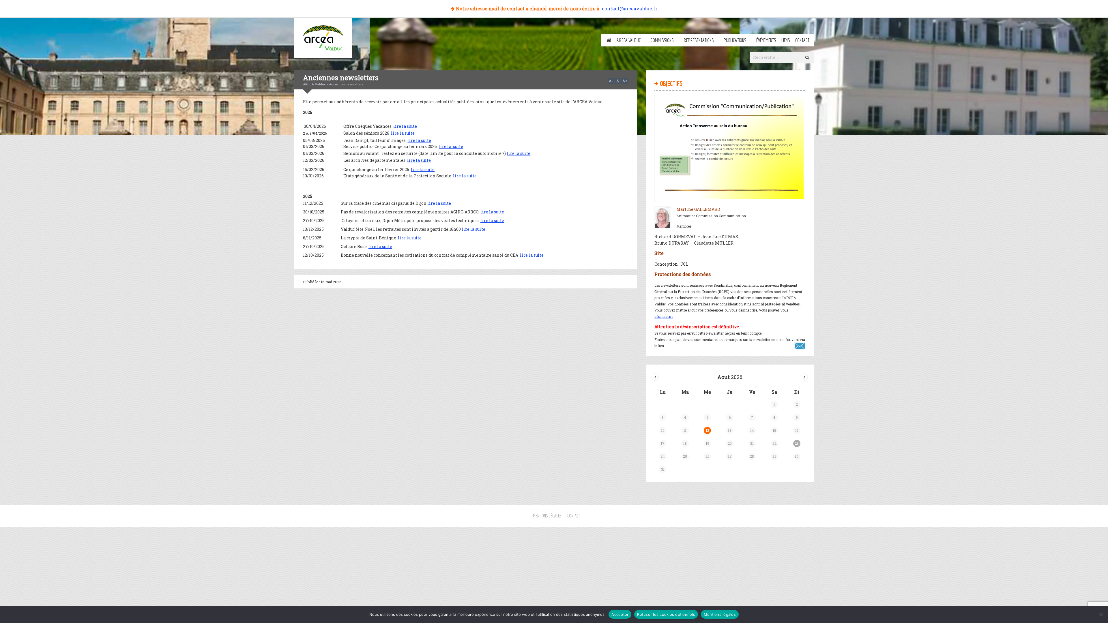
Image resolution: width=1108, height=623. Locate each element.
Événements (766, 40)
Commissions (662, 40)
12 (707, 430)
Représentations (699, 40)
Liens (785, 40)
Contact (802, 40)
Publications (735, 40)
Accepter (619, 614)
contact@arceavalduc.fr (629, 8)
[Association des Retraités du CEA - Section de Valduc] (323, 38)
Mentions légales (547, 515)
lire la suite (405, 126)
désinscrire (663, 316)
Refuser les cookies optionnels (666, 614)
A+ (624, 80)
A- (611, 80)
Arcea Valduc (629, 40)
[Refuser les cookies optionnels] (1101, 614)
